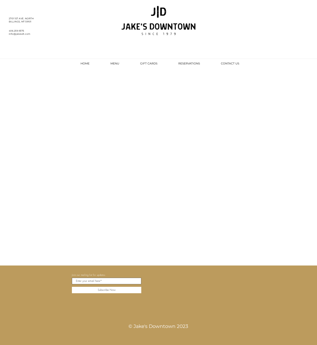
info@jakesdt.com (19, 33)
